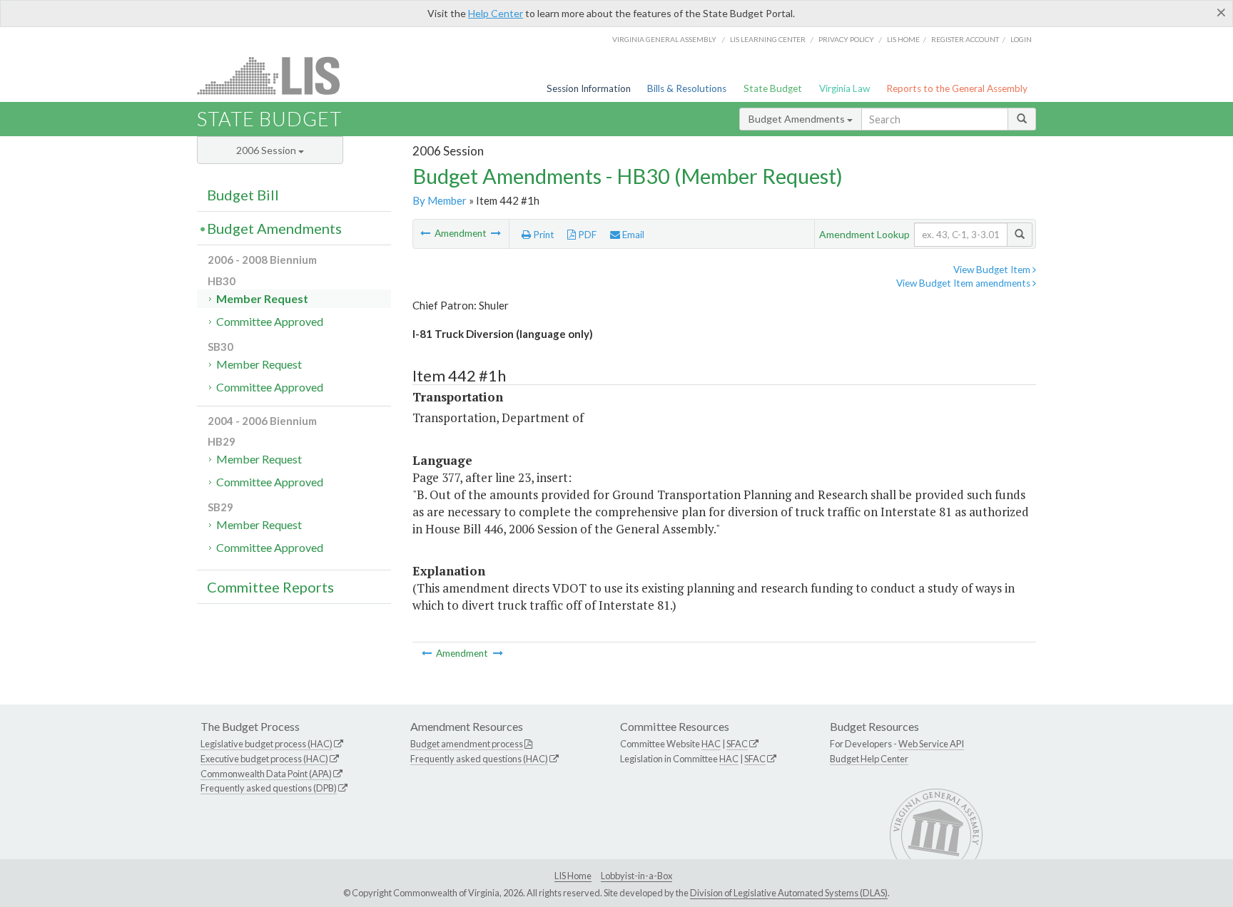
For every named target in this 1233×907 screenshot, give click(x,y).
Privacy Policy (846, 39)
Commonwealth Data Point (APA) (266, 773)
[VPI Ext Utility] (426, 233)
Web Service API (931, 743)
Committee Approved (269, 321)
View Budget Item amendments (964, 283)
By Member (439, 200)
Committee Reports (270, 586)
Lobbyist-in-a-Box (636, 875)
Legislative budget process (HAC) (267, 743)
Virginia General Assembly (664, 39)
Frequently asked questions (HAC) (479, 758)
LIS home (903, 39)
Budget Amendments (798, 119)
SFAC (737, 743)
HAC (711, 743)
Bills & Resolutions (686, 88)
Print (542, 234)
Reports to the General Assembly (957, 88)
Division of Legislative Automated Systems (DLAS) (789, 892)
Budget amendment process (466, 743)
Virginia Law (844, 88)
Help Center (495, 13)
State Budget (773, 88)
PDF (586, 234)
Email (632, 234)
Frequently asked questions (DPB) (269, 788)
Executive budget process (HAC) (264, 758)
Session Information (589, 88)
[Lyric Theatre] (496, 233)
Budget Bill (243, 194)
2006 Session (267, 150)
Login (1021, 39)
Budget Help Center (869, 758)
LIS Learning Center (768, 39)
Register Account (965, 39)
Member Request (262, 298)
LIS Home (573, 875)
